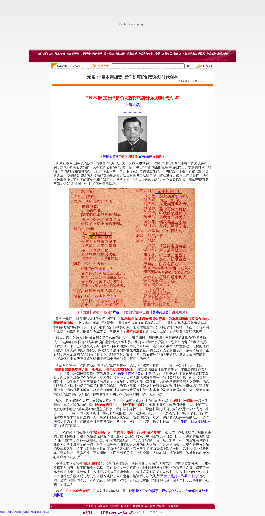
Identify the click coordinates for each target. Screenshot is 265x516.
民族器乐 (97, 53)
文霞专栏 (167, 53)
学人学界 (155, 53)
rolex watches (6, 511)
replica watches (22, 511)
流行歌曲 (109, 53)
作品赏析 (212, 53)
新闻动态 (48, 53)
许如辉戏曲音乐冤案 (194, 53)
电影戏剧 (120, 53)
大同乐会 (86, 53)
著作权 (177, 53)
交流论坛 (223, 53)
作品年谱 (144, 53)
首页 (39, 53)
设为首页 (209, 59)
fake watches (43, 511)
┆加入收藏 (220, 59)
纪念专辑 (60, 53)
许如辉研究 (73, 53)
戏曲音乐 (132, 53)
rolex (33, 511)
